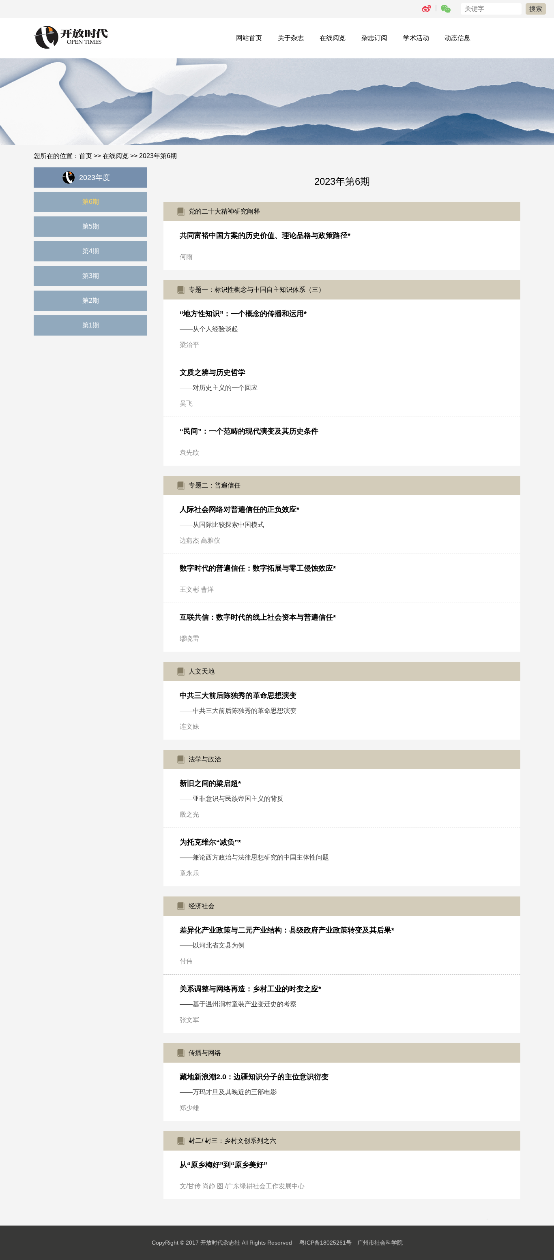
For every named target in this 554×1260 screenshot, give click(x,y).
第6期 (90, 201)
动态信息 (457, 37)
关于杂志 (291, 37)
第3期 (90, 275)
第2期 (90, 300)
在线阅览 (333, 37)
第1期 (90, 325)
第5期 (90, 226)
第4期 (90, 251)
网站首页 (249, 37)
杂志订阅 (374, 37)
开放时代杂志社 (220, 1242)
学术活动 (416, 37)
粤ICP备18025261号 (325, 1242)
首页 (85, 155)
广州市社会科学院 (380, 1242)
